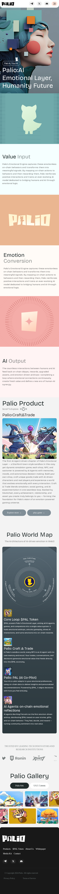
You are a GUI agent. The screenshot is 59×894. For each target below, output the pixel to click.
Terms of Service (29, 878)
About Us (30, 848)
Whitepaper (41, 848)
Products (7, 848)
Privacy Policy (9, 878)
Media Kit (7, 853)
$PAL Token (18, 848)
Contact (17, 853)
